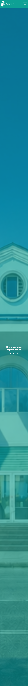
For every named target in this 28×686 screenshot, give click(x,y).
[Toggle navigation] (25, 3)
